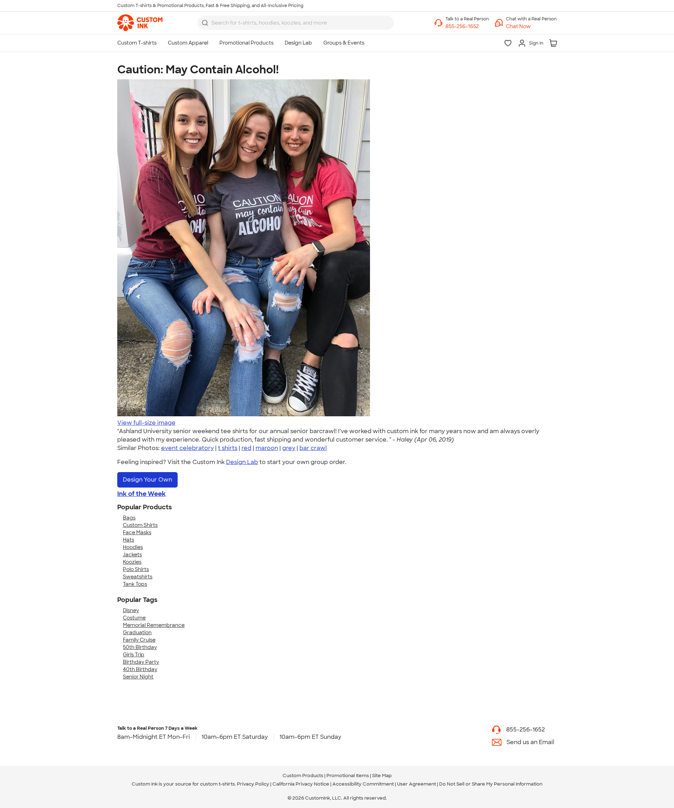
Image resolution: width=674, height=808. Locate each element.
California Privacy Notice (300, 784)
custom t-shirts (217, 784)
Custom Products (303, 776)
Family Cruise (139, 640)
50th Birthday (140, 647)
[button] (531, 26)
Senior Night (138, 677)
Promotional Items (347, 776)
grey (288, 448)
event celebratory (187, 448)
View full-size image (146, 422)
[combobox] (295, 23)
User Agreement (416, 784)
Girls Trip (133, 654)
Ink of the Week (141, 494)
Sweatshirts (137, 577)
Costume (134, 618)
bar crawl (313, 448)
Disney (131, 610)
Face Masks (137, 532)
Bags (129, 518)
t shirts (227, 448)
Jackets (132, 554)
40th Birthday (140, 669)
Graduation (137, 632)
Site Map (382, 776)
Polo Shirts (136, 569)
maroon (267, 448)
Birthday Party (141, 662)
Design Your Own (147, 479)
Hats (128, 540)
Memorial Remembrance (154, 625)
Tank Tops (135, 584)
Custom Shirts (140, 525)
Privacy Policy (253, 784)
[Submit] (205, 23)
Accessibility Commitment (363, 784)
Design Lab (242, 462)
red (246, 448)
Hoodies (133, 547)
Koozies (132, 562)
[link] (140, 22)
